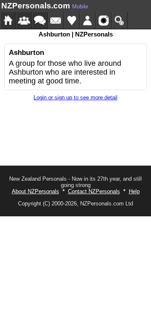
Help (134, 191)
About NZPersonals (35, 191)
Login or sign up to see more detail (75, 97)
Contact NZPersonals (94, 191)
